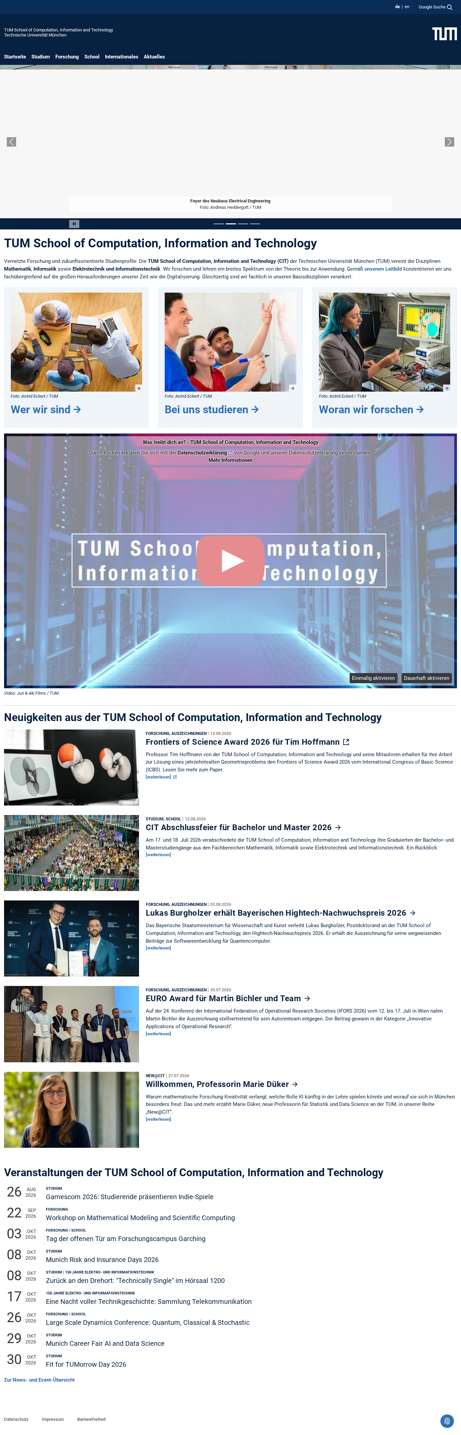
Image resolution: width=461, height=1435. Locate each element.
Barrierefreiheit (91, 1419)
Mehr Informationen (230, 460)
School (92, 57)
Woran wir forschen (366, 409)
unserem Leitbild (383, 269)
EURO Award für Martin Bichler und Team (224, 998)
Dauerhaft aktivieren (426, 678)
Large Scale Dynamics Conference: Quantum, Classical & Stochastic (147, 1322)
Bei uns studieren (206, 409)
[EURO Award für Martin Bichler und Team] (71, 1026)
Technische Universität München (35, 35)
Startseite (15, 57)
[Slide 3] (243, 224)
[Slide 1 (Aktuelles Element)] (219, 224)
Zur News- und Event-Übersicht (39, 1380)
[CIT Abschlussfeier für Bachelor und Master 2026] (71, 855)
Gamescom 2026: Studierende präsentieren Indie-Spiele (130, 1197)
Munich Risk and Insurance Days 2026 (102, 1259)
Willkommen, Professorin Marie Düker (218, 1084)
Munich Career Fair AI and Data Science (105, 1343)
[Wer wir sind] (76, 342)
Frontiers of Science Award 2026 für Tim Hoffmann (244, 742)
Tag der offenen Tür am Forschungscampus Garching (126, 1238)
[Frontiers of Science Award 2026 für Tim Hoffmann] (71, 769)
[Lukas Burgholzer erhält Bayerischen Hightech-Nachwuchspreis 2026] (71, 940)
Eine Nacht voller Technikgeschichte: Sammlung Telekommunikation (149, 1301)
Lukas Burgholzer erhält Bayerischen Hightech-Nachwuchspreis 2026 (277, 913)
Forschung (67, 57)
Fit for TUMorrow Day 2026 (86, 1364)
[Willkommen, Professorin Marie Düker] (71, 1111)
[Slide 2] (231, 224)
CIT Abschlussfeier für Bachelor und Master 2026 (240, 827)
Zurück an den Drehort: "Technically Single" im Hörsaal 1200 (135, 1280)
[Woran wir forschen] (384, 342)
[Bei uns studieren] (230, 342)
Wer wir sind (41, 409)
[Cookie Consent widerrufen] (447, 1421)
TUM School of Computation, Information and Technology (58, 29)
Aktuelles (154, 57)
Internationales (121, 57)
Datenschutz (16, 1419)
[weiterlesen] (159, 777)
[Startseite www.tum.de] (444, 33)
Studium (40, 57)
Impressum (53, 1419)
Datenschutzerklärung (202, 453)
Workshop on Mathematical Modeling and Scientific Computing (140, 1217)
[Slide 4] (255, 224)
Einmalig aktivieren (373, 678)
